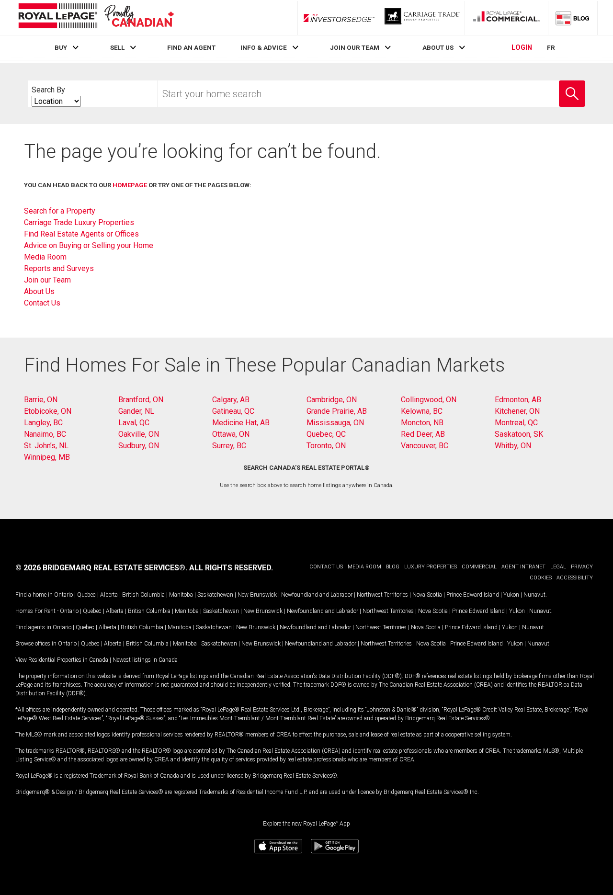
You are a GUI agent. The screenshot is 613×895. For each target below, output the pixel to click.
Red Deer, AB (423, 434)
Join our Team (47, 279)
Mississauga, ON (335, 422)
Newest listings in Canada (145, 660)
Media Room (45, 256)
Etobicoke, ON (47, 411)
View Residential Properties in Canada (61, 660)
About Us (39, 291)
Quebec (86, 594)
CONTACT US (326, 567)
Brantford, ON (140, 399)
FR (551, 47)
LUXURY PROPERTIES (430, 567)
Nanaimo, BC (45, 434)
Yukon (511, 594)
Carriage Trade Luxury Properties (79, 222)
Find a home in (34, 594)
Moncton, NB (422, 422)
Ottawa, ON (231, 434)
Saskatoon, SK (519, 434)
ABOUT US (438, 47)
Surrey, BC (229, 445)
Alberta (109, 594)
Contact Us (42, 302)
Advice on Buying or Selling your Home (88, 245)
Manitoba (181, 594)
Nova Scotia (427, 594)
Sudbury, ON (138, 445)
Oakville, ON (138, 434)
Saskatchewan (215, 594)
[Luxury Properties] (423, 17)
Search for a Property (59, 210)
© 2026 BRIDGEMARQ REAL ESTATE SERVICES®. (101, 567)
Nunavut (534, 594)
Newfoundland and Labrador (316, 594)
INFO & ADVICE (263, 47)
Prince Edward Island (472, 594)
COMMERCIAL (479, 567)
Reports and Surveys (59, 268)
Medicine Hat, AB (241, 422)
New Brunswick (257, 594)
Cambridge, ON (331, 399)
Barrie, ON (40, 399)
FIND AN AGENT (191, 47)
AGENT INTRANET (523, 567)
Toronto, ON (326, 445)
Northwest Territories (382, 594)
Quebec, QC (326, 434)
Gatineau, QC (233, 411)
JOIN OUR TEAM (354, 47)
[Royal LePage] (95, 17)
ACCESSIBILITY (574, 578)
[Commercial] (506, 17)
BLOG (392, 567)
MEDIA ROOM (364, 567)
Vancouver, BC (424, 445)
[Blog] (573, 17)
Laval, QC (133, 422)
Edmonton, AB (518, 399)
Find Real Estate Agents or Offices (81, 233)
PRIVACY (582, 567)
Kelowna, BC (422, 411)
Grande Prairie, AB (336, 411)
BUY (61, 47)
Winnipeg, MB (47, 457)
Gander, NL (136, 411)
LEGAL (558, 567)
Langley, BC (43, 422)
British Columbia (143, 594)
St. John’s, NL (46, 445)
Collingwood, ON (428, 399)
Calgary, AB (231, 399)
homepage (130, 185)
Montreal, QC (516, 422)
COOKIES (541, 578)
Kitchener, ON (517, 411)
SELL (117, 47)
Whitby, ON (513, 445)
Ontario (63, 594)
